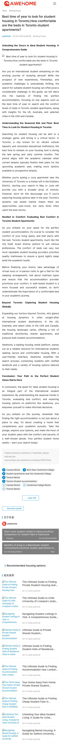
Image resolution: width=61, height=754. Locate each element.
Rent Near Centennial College (40, 470)
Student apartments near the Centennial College (28, 473)
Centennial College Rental (39, 485)
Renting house (39, 36)
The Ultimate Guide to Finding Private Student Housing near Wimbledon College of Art (39, 583)
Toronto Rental (13, 477)
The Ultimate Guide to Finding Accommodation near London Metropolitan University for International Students (39, 668)
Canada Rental (13, 470)
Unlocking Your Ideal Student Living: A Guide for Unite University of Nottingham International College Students (39, 716)
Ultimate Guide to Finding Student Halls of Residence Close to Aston (37, 648)
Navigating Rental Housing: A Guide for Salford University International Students (39, 732)
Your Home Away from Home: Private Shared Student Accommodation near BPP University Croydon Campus (39, 684)
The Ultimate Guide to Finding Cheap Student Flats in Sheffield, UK (39, 700)
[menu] (55, 3)
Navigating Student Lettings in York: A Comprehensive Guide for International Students (39, 615)
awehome (6, 36)
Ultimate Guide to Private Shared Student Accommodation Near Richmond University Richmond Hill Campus (40, 632)
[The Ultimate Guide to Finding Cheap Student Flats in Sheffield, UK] (11, 703)
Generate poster (14, 508)
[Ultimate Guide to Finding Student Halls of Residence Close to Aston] (11, 650)
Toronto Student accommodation (21, 481)
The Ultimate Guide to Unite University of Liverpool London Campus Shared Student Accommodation (39, 600)
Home (4, 11)
